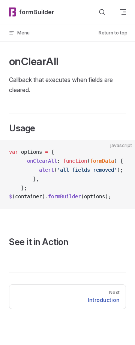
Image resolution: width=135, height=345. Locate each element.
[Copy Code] (123, 152)
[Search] (102, 12)
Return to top (113, 33)
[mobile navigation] (123, 12)
